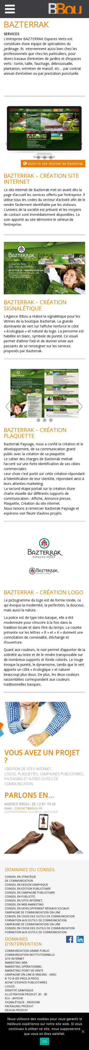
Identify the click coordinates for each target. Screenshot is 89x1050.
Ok (44, 1041)
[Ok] (82, 1031)
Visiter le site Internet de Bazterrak (55, 163)
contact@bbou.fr (28, 808)
